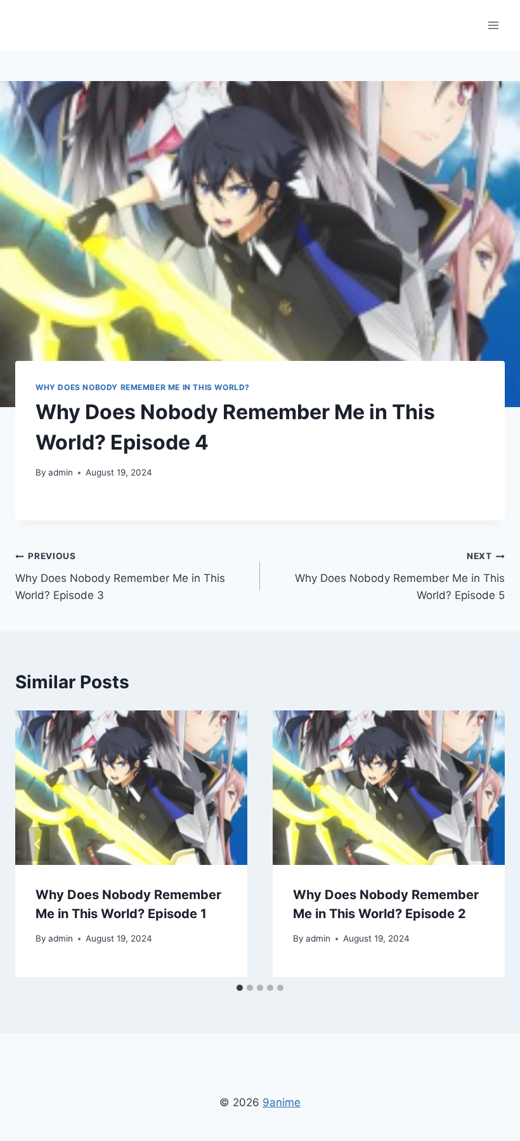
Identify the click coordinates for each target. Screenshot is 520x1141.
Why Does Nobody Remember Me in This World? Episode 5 (400, 576)
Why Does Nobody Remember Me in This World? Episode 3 (120, 576)
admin (60, 472)
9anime (282, 1102)
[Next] (482, 844)
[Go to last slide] (38, 844)
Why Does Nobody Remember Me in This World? (143, 387)
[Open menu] (493, 25)
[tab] (240, 988)
